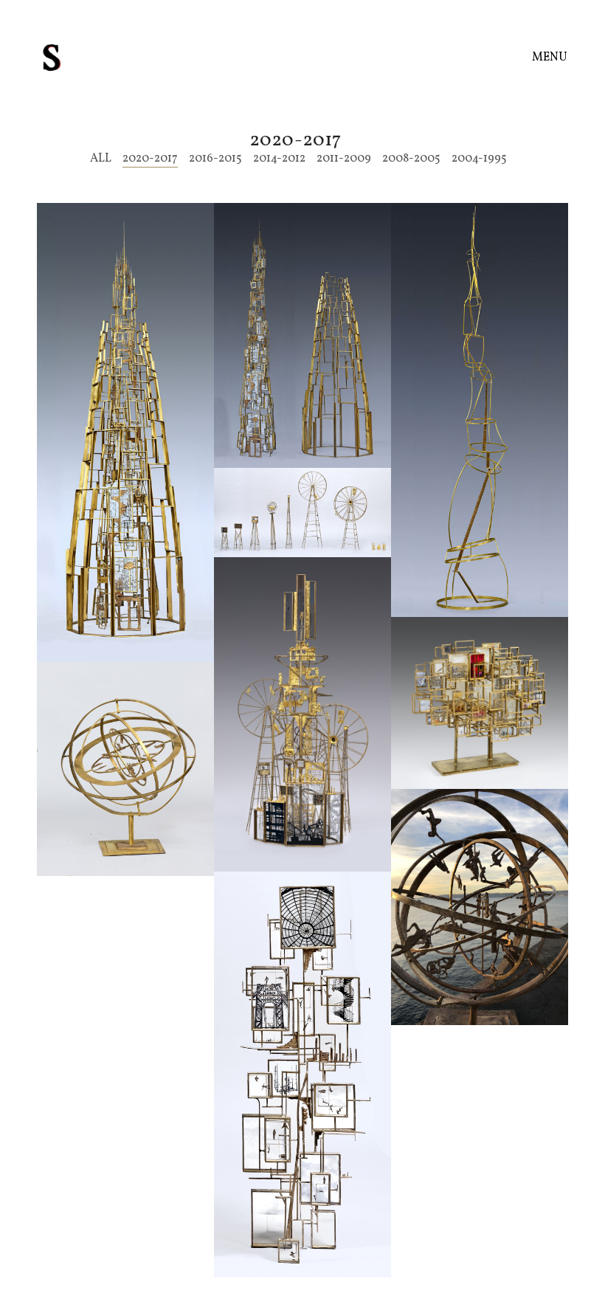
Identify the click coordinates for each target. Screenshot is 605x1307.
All (100, 159)
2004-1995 (479, 159)
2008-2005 (411, 159)
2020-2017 (150, 159)
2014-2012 (279, 159)
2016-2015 (215, 159)
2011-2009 (344, 159)
